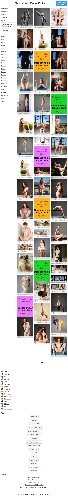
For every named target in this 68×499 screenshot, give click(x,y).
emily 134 (7, 374)
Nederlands (4, 51)
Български (4, 96)
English (3, 45)
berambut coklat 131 (34, 431)
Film (4, 14)
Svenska (3, 75)
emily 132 (34, 420)
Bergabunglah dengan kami (61, 3)
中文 (2, 90)
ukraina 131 (34, 449)
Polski (3, 69)
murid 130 (34, 456)
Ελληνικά (4, 87)
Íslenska (3, 36)
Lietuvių (3, 66)
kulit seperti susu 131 (34, 435)
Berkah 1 (6, 401)
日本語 (3, 48)
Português (4, 84)
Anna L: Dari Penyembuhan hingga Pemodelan (34, 487)
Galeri (5, 12)
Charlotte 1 (7, 391)
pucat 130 (34, 464)
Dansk (3, 42)
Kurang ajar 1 (8, 396)
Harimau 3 (7, 384)
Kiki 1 (5, 406)
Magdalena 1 (8, 409)
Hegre (34, 477)
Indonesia (4, 93)
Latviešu (3, 60)
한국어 (3, 101)
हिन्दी (2, 98)
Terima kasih (30, 3)
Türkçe (3, 57)
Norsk (3, 54)
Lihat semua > (34, 470)
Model (5, 17)
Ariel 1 (6, 386)
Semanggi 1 (7, 394)
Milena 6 (6, 379)
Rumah (5, 9)
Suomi (3, 39)
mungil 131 (34, 438)
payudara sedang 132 (34, 427)
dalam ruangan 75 (34, 467)
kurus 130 (34, 453)
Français (3, 63)
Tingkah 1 (7, 389)
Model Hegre (34, 482)
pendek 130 (34, 460)
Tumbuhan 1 (7, 399)
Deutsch (3, 72)
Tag (4, 20)
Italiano (3, 78)
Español (3, 81)
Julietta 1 (6, 404)
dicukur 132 (34, 416)
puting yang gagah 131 (34, 442)
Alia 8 (5, 377)
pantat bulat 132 (34, 424)
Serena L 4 (7, 382)
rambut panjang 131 (34, 445)
